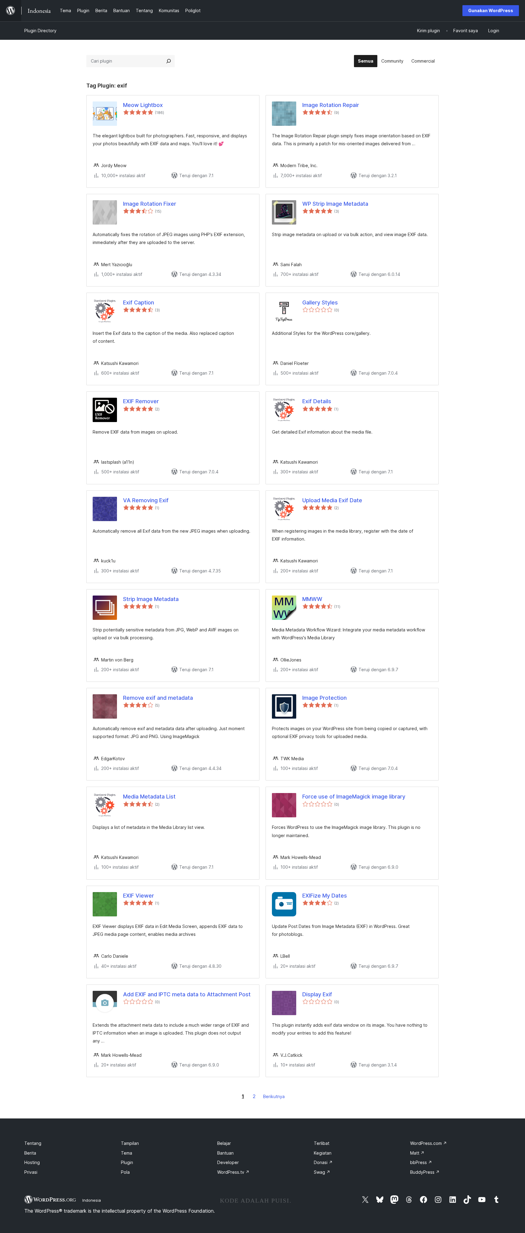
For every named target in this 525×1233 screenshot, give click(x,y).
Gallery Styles (320, 302)
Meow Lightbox (143, 105)
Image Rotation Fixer (149, 204)
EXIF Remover (141, 401)
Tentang (32, 1143)
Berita (30, 1153)
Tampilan (130, 1143)
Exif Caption (138, 302)
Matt (417, 1153)
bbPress (421, 1162)
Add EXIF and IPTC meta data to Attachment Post (187, 994)
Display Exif (317, 994)
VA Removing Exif (146, 500)
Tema (126, 1153)
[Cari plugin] (169, 61)
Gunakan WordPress (490, 10)
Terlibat (321, 1143)
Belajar (224, 1143)
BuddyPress (425, 1172)
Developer (228, 1162)
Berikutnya (274, 1096)
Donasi (323, 1162)
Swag (322, 1172)
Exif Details (316, 401)
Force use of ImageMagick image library (353, 796)
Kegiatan (322, 1153)
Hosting (32, 1162)
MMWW (312, 599)
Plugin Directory (40, 30)
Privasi (30, 1172)
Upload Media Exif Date (332, 500)
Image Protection (324, 698)
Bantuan (225, 1153)
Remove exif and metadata (158, 698)
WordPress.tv (233, 1172)
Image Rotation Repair (330, 105)
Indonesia (91, 1200)
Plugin (127, 1162)
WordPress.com (428, 1143)
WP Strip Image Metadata (335, 204)
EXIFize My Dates (324, 895)
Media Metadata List (149, 796)
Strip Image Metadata (151, 599)
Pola (125, 1172)
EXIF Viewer (138, 895)
